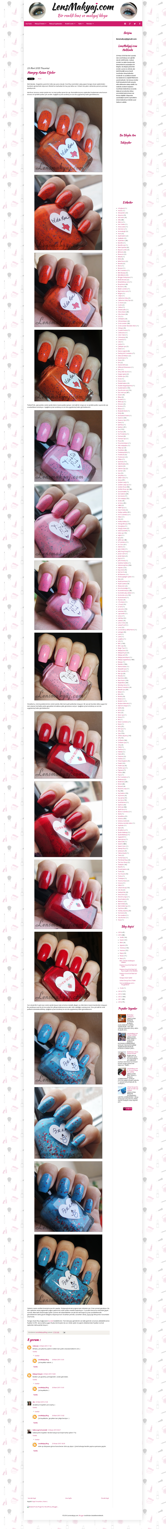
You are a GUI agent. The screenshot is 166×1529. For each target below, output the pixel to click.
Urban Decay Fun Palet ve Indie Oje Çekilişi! (132, 1088)
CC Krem (121, 303)
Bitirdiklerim (122, 275)
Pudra (120, 772)
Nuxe (120, 724)
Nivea (120, 717)
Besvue (120, 268)
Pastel (120, 763)
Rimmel (120, 786)
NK (119, 719)
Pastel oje (121, 766)
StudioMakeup (122, 835)
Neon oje (121, 715)
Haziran (122, 950)
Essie (119, 422)
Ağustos (122, 945)
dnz (34, 1402)
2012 (120, 997)
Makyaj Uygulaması (124, 660)
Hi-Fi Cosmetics (123, 515)
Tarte (120, 855)
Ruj (119, 791)
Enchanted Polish (123, 416)
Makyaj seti (121, 655)
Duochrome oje (123, 390)
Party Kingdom (123, 761)
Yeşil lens (121, 908)
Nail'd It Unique (123, 706)
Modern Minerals (123, 703)
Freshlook (121, 455)
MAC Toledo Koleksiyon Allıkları (127, 961)
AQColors (121, 229)
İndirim (120, 547)
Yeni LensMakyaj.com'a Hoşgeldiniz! (127, 984)
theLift (120, 867)
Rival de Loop (122, 789)
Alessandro (122, 213)
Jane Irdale (121, 549)
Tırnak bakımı (122, 869)
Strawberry (121, 830)
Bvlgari (120, 293)
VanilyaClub (122, 892)
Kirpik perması (122, 581)
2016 (120, 932)
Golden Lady (122, 482)
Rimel (120, 784)
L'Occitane (121, 602)
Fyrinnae (121, 462)
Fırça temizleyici (123, 443)
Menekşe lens (122, 685)
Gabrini (120, 466)
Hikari (120, 517)
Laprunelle (121, 614)
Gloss (120, 480)
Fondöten (121, 450)
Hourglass (121, 526)
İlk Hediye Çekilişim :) (130, 1015)
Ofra (119, 731)
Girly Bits (121, 475)
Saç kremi (121, 795)
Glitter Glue (121, 478)
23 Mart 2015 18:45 (49, 1374)
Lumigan (121, 632)
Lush (119, 634)
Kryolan (120, 600)
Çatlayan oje (122, 346)
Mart (121, 958)
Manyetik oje (122, 669)
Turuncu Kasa (122, 881)
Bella (119, 259)
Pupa (120, 775)
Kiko (119, 579)
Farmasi (120, 436)
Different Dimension (124, 367)
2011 (120, 999)
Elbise (120, 409)
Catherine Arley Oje (124, 300)
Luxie (120, 637)
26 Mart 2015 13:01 (58, 1360)
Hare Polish (122, 510)
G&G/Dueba (122, 464)
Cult (119, 342)
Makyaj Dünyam (38, 1374)
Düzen (120, 395)
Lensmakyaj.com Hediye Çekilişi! (132, 1034)
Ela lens (120, 406)
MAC (119, 643)
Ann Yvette (121, 224)
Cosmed (121, 340)
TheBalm (121, 865)
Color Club (121, 335)
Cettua (120, 307)
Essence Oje (122, 420)
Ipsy (119, 538)
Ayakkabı (121, 238)
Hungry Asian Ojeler (126, 978)
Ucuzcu (120, 883)
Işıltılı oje (121, 540)
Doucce (120, 381)
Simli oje (121, 807)
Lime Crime (121, 623)
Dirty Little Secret (123, 372)
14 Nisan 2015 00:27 (54, 1430)
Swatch (120, 844)
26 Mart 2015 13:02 (58, 1416)
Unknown (36, 1346)
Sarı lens (121, 800)
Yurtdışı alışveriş (123, 911)
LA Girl (120, 607)
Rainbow (121, 779)
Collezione (121, 333)
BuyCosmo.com (123, 291)
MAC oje (121, 646)
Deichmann (121, 358)
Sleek (120, 814)
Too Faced (121, 874)
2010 (120, 1002)
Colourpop (121, 337)
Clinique (120, 328)
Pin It (40, 79)
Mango (120, 662)
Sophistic (121, 825)
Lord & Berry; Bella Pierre (126, 630)
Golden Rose (122, 487)
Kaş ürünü (121, 570)
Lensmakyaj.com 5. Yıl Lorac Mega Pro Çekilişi (132, 1070)
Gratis (120, 501)
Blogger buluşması (124, 277)
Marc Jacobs (122, 671)
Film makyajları (123, 445)
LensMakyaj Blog (42, 1332)
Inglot (120, 535)
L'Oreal (120, 604)
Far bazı (120, 432)
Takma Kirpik (122, 853)
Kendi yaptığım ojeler (125, 577)
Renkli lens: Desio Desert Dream (132, 1052)
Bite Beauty (121, 273)
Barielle (120, 243)
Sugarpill (121, 837)
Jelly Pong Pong (123, 551)
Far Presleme (122, 434)
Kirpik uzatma (122, 584)
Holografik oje (122, 524)
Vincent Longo (122, 897)
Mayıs (122, 953)
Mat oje (120, 673)
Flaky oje (121, 448)
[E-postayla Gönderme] (63, 1332)
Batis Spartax (122, 247)
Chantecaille (122, 310)
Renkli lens (121, 782)
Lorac (120, 627)
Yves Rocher (122, 918)
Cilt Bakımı (121, 319)
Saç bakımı (121, 793)
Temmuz (123, 948)
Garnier (120, 471)
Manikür (120, 664)
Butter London (122, 289)
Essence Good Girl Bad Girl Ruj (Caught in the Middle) (128, 970)
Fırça (119, 441)
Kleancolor (121, 586)
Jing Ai (120, 558)
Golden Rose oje (123, 489)
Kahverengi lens (123, 565)
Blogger (81, 1515)
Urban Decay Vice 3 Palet (128, 980)
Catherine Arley (123, 298)
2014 (120, 991)
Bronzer (120, 287)
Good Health (122, 492)
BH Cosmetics (122, 270)
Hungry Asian (122, 528)
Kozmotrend (122, 597)
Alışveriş (121, 215)
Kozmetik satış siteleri (125, 593)
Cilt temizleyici (122, 321)
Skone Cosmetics (123, 812)
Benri (120, 266)
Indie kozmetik (122, 531)
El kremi (120, 404)
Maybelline (121, 683)
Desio (120, 360)
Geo (119, 473)
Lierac (120, 616)
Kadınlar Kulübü (123, 563)
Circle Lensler (122, 323)
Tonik (120, 871)
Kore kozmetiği (123, 588)
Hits (119, 519)
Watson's (121, 901)
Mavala (120, 676)
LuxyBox (121, 639)
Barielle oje (121, 245)
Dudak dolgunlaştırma (125, 386)
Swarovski (121, 842)
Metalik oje (121, 690)
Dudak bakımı (122, 383)
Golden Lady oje (123, 485)
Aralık (122, 937)
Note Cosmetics (123, 722)
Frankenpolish (122, 452)
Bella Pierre (122, 261)
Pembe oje (121, 768)
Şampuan (121, 851)
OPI (119, 738)
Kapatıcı (120, 568)
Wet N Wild (121, 904)
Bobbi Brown (122, 280)
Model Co (121, 701)
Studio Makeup (123, 832)
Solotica (120, 819)
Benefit (120, 264)
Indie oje (121, 533)
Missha (120, 696)
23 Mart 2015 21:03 (42, 1402)
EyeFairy (120, 425)
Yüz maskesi (122, 915)
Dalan (120, 349)
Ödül (119, 747)
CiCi (119, 316)
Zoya (120, 920)
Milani (120, 692)
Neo (119, 713)
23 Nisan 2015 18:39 (58, 1444)
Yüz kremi (121, 913)
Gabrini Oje (122, 468)
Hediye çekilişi (122, 512)
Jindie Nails (121, 556)
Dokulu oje (121, 376)
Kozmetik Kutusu (123, 590)
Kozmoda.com (123, 595)
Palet (119, 754)
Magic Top (121, 648)
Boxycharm (121, 284)
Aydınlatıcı (121, 240)
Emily (120, 413)
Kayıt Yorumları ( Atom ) (39, 1501)
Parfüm (120, 759)
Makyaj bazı (122, 650)
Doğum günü (122, 374)
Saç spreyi (121, 798)
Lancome (121, 609)
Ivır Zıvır (120, 545)
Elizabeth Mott (122, 411)
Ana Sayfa (29, 24)
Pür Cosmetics (122, 777)
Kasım (122, 940)
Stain (119, 828)
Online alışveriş (123, 736)
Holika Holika (122, 521)
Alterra (120, 222)
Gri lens (120, 503)
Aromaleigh (122, 231)
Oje (119, 733)
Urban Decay (122, 888)
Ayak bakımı (122, 236)
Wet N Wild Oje (123, 906)
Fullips (120, 459)
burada (50, 1321)
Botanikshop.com (124, 282)
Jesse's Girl (121, 554)
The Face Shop (122, 862)
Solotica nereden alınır (125, 823)
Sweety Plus (122, 848)
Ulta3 (120, 885)
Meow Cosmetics (123, 687)
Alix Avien (121, 217)
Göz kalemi (121, 494)
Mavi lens (121, 678)
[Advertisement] (68, 47)
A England (121, 208)
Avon (120, 234)
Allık (119, 220)
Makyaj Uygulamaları (55, 24)
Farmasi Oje (122, 439)
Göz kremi (121, 496)
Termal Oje (121, 858)
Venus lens (121, 895)
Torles (120, 876)
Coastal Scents (122, 330)
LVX (119, 641)
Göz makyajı (122, 498)
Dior (119, 369)
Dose (120, 379)
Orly (119, 745)
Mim (119, 694)
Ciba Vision (121, 314)
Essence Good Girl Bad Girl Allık (128, 974)
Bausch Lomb (122, 250)
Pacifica (120, 749)
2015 (120, 935)
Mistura (120, 699)
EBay (119, 397)
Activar (120, 211)
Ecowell (120, 399)
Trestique (121, 878)
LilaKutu (120, 621)
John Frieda (121, 561)
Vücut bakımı (122, 899)
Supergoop (121, 839)
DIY (119, 363)
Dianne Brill (122, 365)
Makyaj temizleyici (124, 657)
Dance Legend (122, 351)
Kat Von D (121, 572)
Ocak (121, 988)
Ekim (121, 943)
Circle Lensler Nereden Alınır (127, 326)
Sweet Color (122, 846)
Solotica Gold (122, 821)
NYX (119, 726)
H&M (119, 505)
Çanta (120, 344)
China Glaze (122, 312)
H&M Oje (121, 508)
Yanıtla (35, 1352)
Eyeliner (120, 427)
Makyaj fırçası (122, 653)
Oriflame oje (122, 742)
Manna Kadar (122, 666)
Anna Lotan (121, 227)
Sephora (121, 805)
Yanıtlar (37, 1356)
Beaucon (121, 254)
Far (119, 429)
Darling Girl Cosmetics (125, 353)
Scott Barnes (122, 802)
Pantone (121, 756)
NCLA (120, 710)
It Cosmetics (122, 542)
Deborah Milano (123, 356)
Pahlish (120, 752)
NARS (120, 708)
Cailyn (120, 296)
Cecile (120, 305)
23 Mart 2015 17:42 (45, 1346)
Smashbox (121, 816)
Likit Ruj (120, 618)
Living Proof (122, 625)
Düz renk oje (122, 392)
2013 (120, 994)
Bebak (120, 257)
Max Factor (121, 680)
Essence (120, 418)
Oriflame (121, 740)
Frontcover (121, 457)
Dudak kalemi (122, 388)
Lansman (121, 611)
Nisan (122, 956)
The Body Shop (123, 860)
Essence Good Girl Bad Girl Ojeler (128, 966)
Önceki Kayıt (105, 1498)
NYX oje (120, 729)
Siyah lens (121, 809)
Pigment (120, 770)
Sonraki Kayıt (32, 1498)
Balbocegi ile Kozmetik (40, 1430)
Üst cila (120, 890)
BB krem (121, 252)
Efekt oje (121, 402)
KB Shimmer (122, 574)
